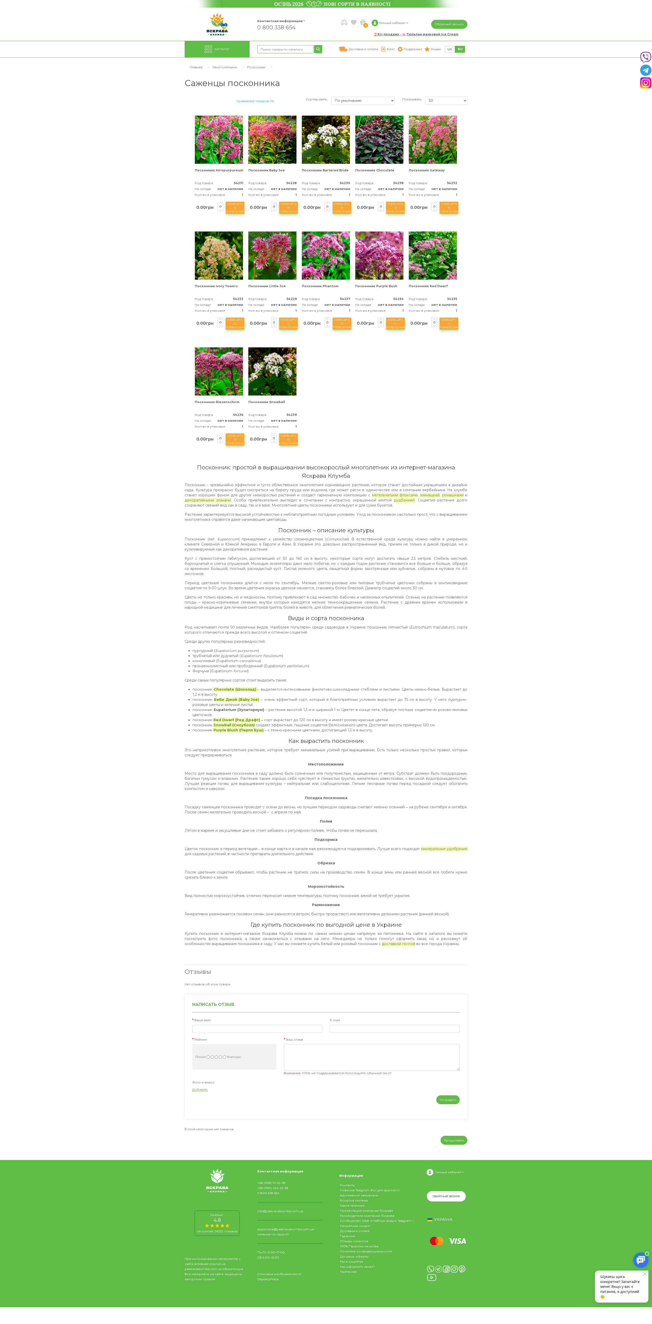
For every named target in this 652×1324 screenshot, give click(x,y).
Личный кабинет (448, 1172)
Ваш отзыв (294, 1039)
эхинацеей (430, 495)
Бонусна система (354, 1200)
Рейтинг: (201, 1039)
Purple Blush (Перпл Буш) (238, 730)
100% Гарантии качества (359, 1246)
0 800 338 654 (276, 27)
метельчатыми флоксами (395, 495)
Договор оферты (354, 1256)
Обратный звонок (449, 24)
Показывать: (412, 99)
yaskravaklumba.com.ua (203, 1269)
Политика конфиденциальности (366, 1251)
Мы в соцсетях (351, 1261)
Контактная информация (277, 21)
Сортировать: (317, 99)
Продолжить (454, 1140)
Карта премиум (352, 1205)
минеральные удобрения (444, 849)
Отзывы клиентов (354, 1241)
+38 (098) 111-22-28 (271, 1183)
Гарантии (347, 1236)
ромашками (453, 495)
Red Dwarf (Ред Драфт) (236, 720)
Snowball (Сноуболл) (234, 725)
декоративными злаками (208, 500)
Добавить (200, 1089)
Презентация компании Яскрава (366, 1210)
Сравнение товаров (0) (255, 101)
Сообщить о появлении (235, 207)
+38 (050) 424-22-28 (272, 1188)
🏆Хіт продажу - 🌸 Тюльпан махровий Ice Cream (416, 34)
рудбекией (404, 500)
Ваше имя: (202, 1020)
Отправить (448, 1100)
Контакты (347, 1185)
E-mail (335, 1020)
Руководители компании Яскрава (367, 1216)
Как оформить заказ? (357, 1266)
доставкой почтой (398, 943)
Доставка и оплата (355, 1231)
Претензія (348, 1272)
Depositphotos (268, 1279)
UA (449, 49)
